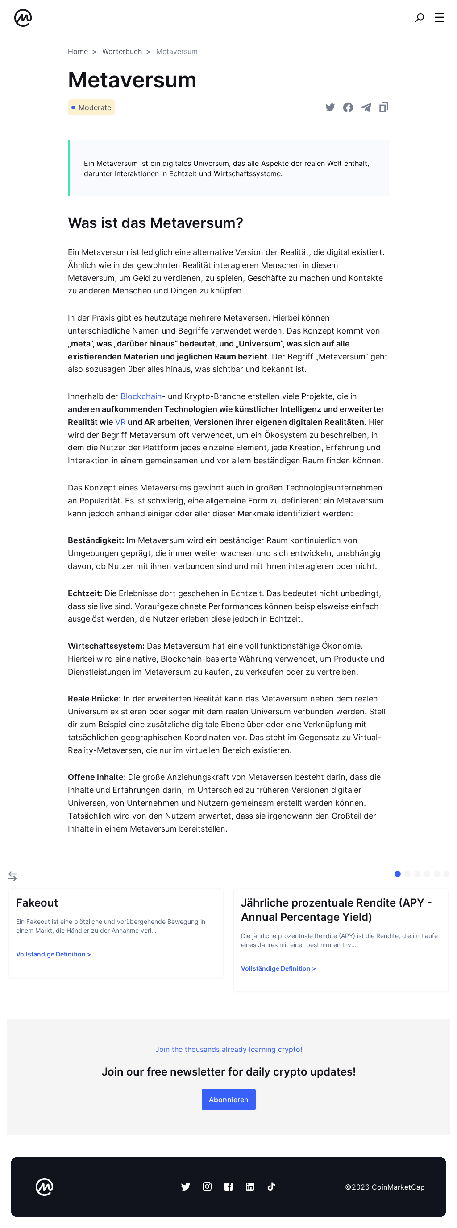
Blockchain (141, 396)
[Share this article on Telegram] (366, 107)
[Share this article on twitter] (330, 107)
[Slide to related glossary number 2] (417, 874)
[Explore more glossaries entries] (12, 876)
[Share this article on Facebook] (348, 107)
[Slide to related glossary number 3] (427, 874)
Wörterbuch (122, 51)
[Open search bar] (419, 18)
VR (120, 422)
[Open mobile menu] (439, 17)
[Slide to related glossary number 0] (398, 874)
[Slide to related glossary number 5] (447, 874)
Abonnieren (229, 1099)
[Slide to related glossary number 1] (407, 874)
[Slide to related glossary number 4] (437, 874)
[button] (439, 17)
